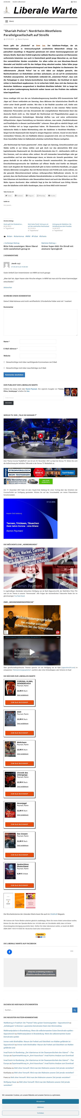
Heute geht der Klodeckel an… (13, 224)
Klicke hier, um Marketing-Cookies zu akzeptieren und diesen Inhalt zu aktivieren (40, 973)
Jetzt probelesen (22, 695)
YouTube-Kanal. (19, 596)
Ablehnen (40, 1107)
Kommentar (8, 307)
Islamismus (19, 236)
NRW (28, 236)
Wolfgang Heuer (10, 1082)
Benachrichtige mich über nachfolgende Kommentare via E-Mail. (31, 362)
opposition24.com (68, 668)
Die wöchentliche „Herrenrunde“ (21, 544)
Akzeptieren (40, 1101)
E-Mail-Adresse (11, 349)
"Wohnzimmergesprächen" (22, 670)
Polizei (35, 236)
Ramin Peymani (23, 39)
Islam (10, 236)
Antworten (8, 287)
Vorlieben (40, 1113)
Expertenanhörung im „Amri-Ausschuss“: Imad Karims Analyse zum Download (43, 1055)
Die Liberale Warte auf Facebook (20, 943)
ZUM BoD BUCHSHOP (19, 702)
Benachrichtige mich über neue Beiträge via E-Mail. (26, 368)
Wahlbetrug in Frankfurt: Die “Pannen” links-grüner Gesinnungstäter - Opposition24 (36, 1023)
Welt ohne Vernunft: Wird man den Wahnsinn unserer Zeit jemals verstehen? (44, 1068)
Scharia (43, 236)
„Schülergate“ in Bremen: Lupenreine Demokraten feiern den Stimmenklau (33, 1026)
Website (7, 356)
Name (7, 341)
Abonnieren (8, 403)
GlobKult (53, 914)
